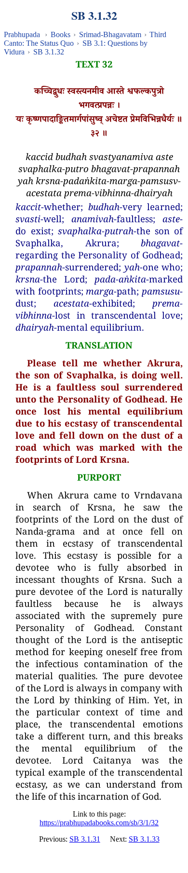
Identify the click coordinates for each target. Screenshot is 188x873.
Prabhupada (22, 34)
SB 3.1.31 (84, 839)
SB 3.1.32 (48, 52)
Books (60, 34)
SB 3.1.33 (144, 839)
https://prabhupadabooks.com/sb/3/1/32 (99, 823)
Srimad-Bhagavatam (110, 34)
